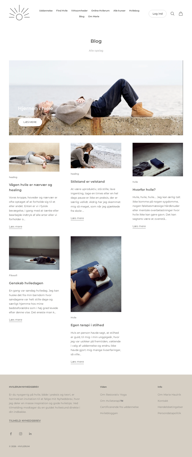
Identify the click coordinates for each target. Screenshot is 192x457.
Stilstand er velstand (88, 181)
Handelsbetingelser (170, 407)
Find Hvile (62, 10)
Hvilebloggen (109, 413)
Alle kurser (119, 10)
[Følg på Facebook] (11, 434)
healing (13, 177)
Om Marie (93, 16)
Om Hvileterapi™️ (111, 400)
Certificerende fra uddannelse (119, 407)
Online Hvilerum (100, 10)
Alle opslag (96, 50)
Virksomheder (79, 10)
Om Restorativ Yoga (113, 394)
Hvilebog (134, 10)
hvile (135, 181)
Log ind (158, 13)
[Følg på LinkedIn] (30, 434)
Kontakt (163, 400)
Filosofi (13, 275)
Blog (81, 16)
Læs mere (30, 121)
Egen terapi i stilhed (87, 325)
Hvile (73, 317)
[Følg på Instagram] (20, 434)
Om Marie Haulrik (169, 394)
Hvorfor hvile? (144, 189)
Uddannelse (45, 10)
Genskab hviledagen (26, 283)
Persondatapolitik (169, 413)
